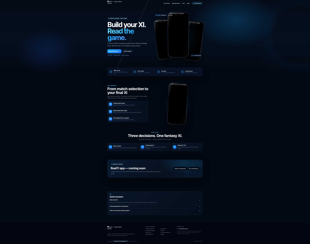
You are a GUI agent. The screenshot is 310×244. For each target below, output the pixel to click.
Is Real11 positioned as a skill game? (119, 206)
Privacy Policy (163, 228)
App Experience (176, 3)
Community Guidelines (165, 232)
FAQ (183, 3)
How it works (127, 51)
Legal (188, 3)
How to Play (167, 3)
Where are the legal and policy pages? (120, 210)
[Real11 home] (115, 3)
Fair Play (162, 230)
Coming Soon (197, 3)
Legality (162, 234)
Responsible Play (149, 234)
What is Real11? (114, 200)
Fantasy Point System (150, 230)
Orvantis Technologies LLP (120, 241)
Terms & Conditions (150, 228)
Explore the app (113, 51)
